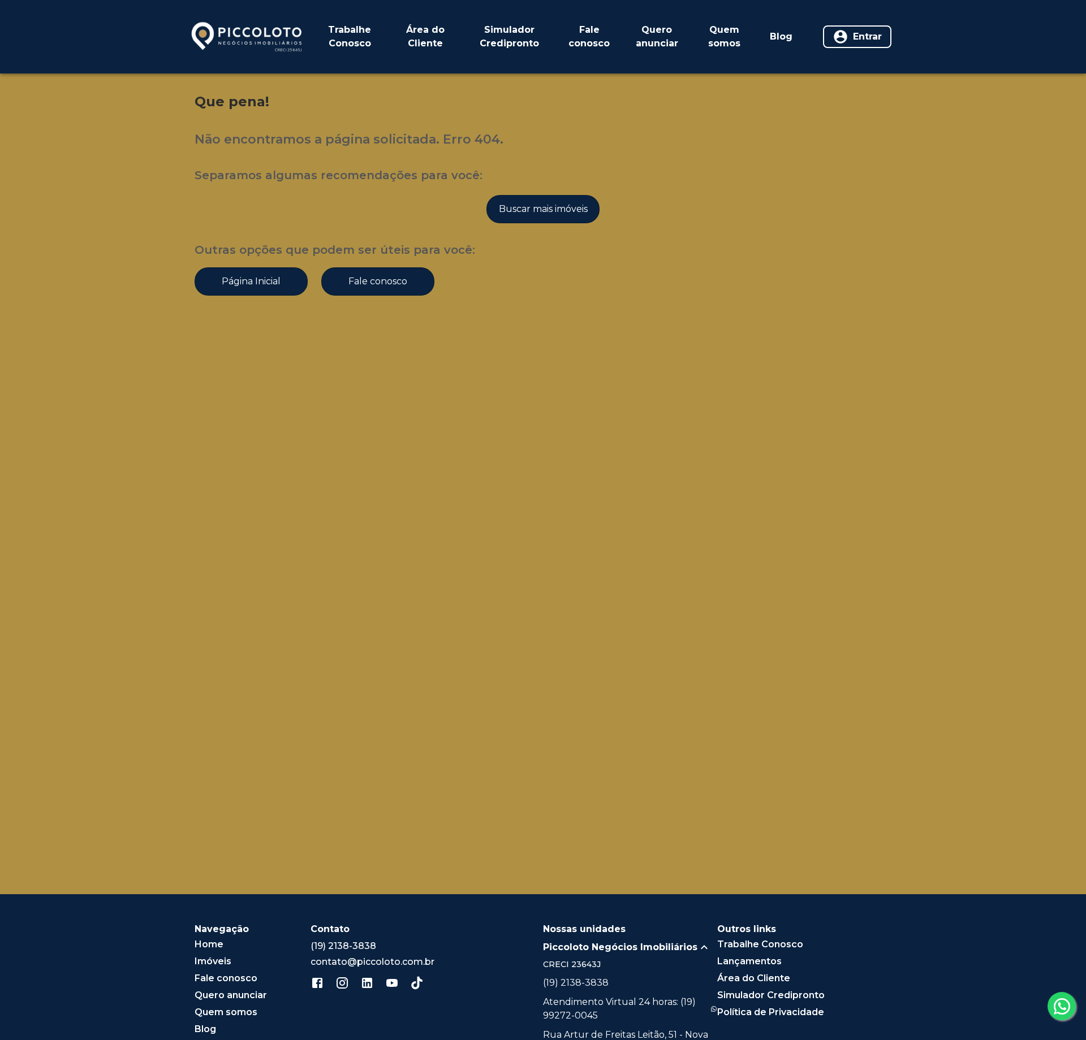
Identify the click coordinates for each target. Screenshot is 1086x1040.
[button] (630, 947)
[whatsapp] (1062, 1006)
